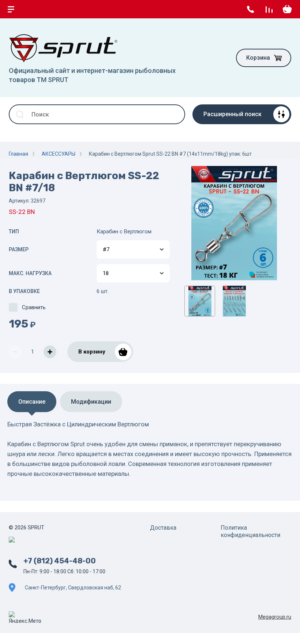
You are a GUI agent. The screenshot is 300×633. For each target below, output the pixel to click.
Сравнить (34, 307)
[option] (234, 223)
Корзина (258, 57)
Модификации (91, 401)
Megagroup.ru (274, 617)
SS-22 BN (22, 211)
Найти (175, 114)
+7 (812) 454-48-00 (59, 560)
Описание (31, 401)
